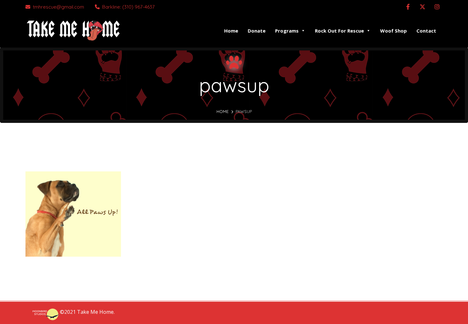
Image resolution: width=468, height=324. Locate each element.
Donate (257, 30)
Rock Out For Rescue (339, 30)
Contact (426, 30)
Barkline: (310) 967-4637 (128, 7)
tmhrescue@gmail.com (58, 7)
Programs (287, 30)
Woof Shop (393, 30)
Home (231, 30)
